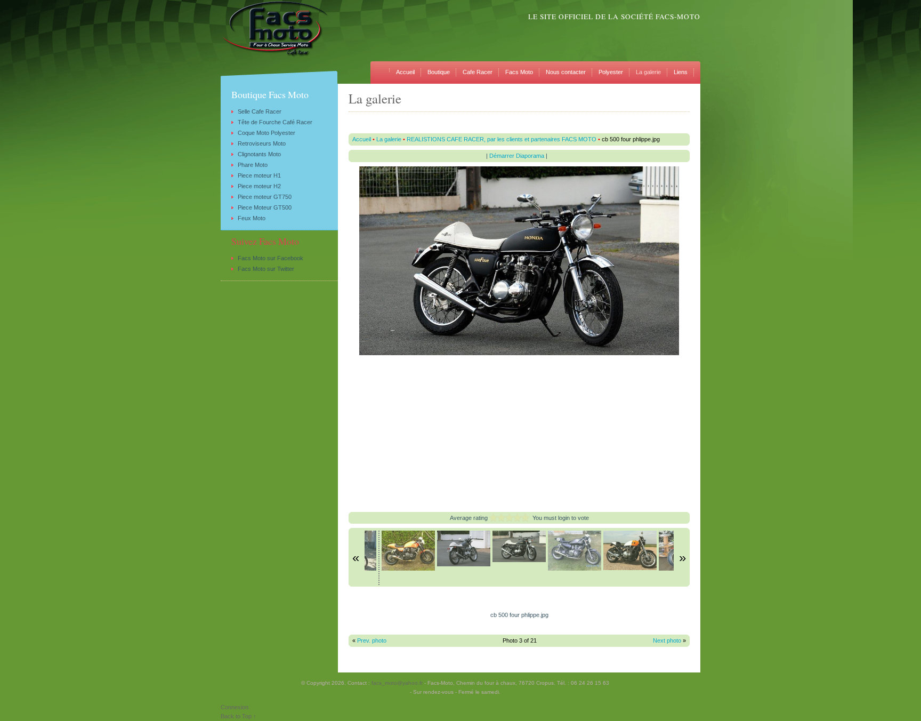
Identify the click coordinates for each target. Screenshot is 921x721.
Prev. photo (371, 640)
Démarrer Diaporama (516, 156)
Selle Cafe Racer (259, 111)
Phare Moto (253, 165)
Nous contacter (566, 72)
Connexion (234, 707)
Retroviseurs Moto (262, 143)
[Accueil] (383, 67)
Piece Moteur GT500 (265, 207)
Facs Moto (519, 72)
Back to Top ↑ (238, 716)
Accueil (405, 72)
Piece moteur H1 (259, 175)
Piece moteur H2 (259, 186)
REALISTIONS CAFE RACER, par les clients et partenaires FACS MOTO (501, 139)
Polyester (611, 72)
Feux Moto (251, 218)
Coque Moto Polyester (266, 133)
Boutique (438, 72)
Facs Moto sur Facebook (270, 258)
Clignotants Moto (259, 154)
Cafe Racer (477, 72)
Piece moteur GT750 (265, 197)
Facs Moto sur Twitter (266, 269)
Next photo (667, 640)
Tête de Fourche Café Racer (275, 122)
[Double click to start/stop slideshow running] (408, 551)
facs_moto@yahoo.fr (397, 683)
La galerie (648, 72)
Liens (681, 72)
